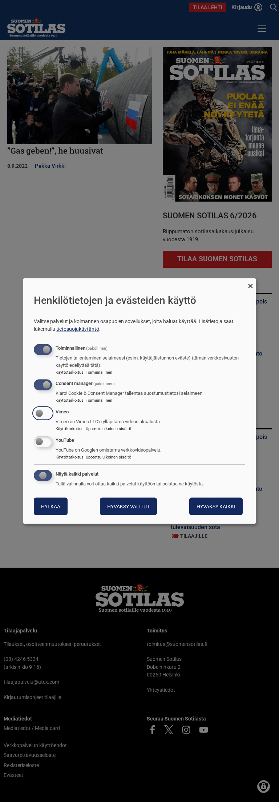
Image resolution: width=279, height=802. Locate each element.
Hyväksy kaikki (216, 506)
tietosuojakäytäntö (77, 328)
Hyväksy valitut (128, 506)
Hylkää (50, 506)
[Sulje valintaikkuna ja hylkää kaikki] (250, 282)
